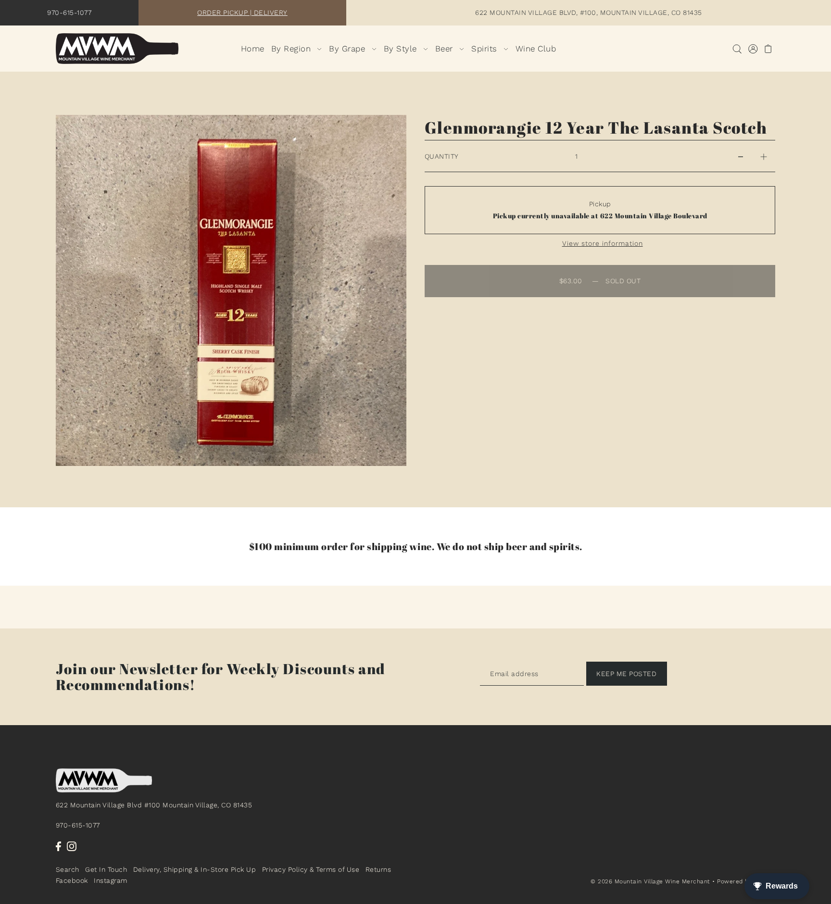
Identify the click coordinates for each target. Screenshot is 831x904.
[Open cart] (769, 49)
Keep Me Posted (626, 674)
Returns (378, 870)
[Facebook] (58, 846)
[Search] (737, 49)
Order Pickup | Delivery (242, 12)
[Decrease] (740, 156)
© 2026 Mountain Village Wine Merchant (650, 882)
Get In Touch (106, 870)
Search (67, 870)
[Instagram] (71, 846)
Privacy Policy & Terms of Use (311, 870)
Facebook (72, 880)
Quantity (442, 156)
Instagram (110, 880)
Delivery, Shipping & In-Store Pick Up (194, 870)
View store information (602, 243)
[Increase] (763, 156)
